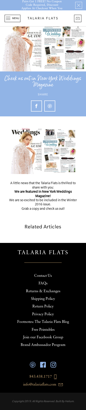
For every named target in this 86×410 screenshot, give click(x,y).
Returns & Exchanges (43, 291)
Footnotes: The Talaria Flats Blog (43, 322)
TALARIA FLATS (43, 18)
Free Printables (43, 330)
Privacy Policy (43, 314)
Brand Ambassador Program (43, 345)
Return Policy (43, 306)
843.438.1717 (40, 377)
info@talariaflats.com (39, 384)
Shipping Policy (43, 299)
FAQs (43, 283)
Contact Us (43, 276)
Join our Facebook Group (43, 337)
